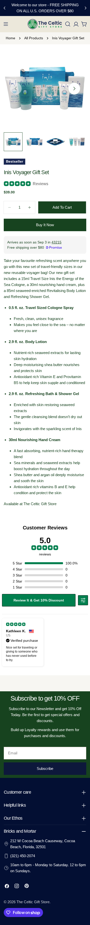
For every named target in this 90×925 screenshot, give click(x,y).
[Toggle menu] (6, 24)
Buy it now (45, 225)
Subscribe (45, 768)
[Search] (68, 24)
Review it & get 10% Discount (39, 600)
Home (10, 38)
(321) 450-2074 (22, 856)
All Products (33, 38)
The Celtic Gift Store (33, 902)
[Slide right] (74, 89)
